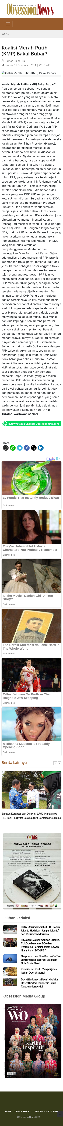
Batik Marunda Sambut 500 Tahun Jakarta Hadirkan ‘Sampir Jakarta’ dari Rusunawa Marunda (40, 930)
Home (8, 1111)
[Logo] (30, 9)
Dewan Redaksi (23, 1111)
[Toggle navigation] (8, 23)
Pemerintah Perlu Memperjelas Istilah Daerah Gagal (39, 970)
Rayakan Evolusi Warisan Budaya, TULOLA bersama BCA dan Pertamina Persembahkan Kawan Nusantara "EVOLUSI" (40, 945)
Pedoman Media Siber (46, 1111)
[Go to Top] (60, 1114)
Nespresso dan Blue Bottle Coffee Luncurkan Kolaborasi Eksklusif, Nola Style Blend (41, 960)
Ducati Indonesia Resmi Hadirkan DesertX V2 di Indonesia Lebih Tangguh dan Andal (40, 983)
